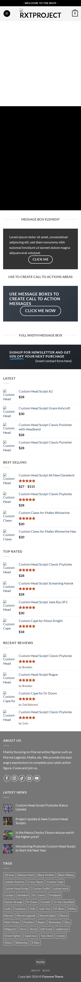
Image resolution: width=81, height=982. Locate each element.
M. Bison (59, 908)
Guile (7, 908)
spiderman (62, 929)
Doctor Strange (13, 902)
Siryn (23, 929)
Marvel (8, 915)
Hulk (32, 908)
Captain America (14, 882)
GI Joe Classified (64, 902)
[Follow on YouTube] (36, 778)
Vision (8, 942)
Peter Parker (12, 922)
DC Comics (38, 895)
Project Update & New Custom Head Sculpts (42, 821)
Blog (46, 970)
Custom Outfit (40, 888)
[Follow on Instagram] (14, 778)
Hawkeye (20, 908)
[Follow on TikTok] (21, 778)
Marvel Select (47, 915)
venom (61, 935)
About (35, 970)
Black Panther (46, 875)
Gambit (45, 902)
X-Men (35, 942)
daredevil (22, 895)
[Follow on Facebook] (7, 778)
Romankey (55, 922)
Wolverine (21, 942)
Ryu (67, 922)
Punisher (28, 922)
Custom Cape (55, 882)
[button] (7, 13)
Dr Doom (31, 902)
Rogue (41, 922)
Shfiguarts (10, 929)
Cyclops (9, 895)
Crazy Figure (35, 882)
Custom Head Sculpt (16, 888)
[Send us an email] (29, 778)
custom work (61, 888)
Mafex (72, 908)
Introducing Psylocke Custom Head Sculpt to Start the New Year (46, 848)
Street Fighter (12, 935)
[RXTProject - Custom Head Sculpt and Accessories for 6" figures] (40, 14)
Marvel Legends (26, 915)
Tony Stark (46, 935)
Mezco (64, 915)
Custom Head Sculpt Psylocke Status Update (42, 807)
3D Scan (9, 875)
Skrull (33, 929)
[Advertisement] (40, 63)
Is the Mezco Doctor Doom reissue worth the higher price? (45, 834)
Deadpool (55, 895)
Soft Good (46, 929)
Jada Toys (45, 908)
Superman (31, 935)
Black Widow (66, 875)
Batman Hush (26, 875)
